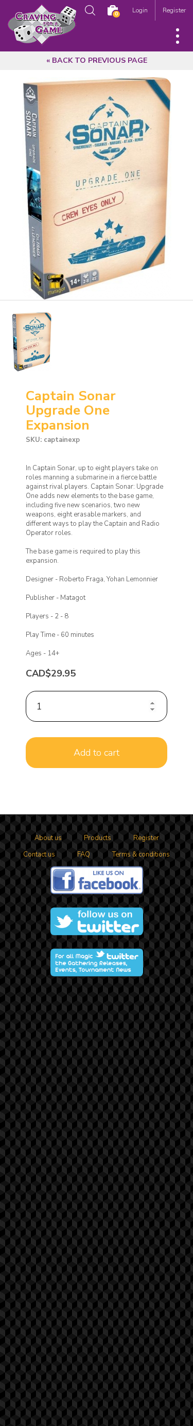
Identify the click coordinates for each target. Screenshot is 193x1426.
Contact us (39, 854)
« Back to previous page (96, 60)
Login (140, 10)
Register (174, 10)
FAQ (83, 854)
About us (48, 838)
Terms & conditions (141, 854)
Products (97, 838)
